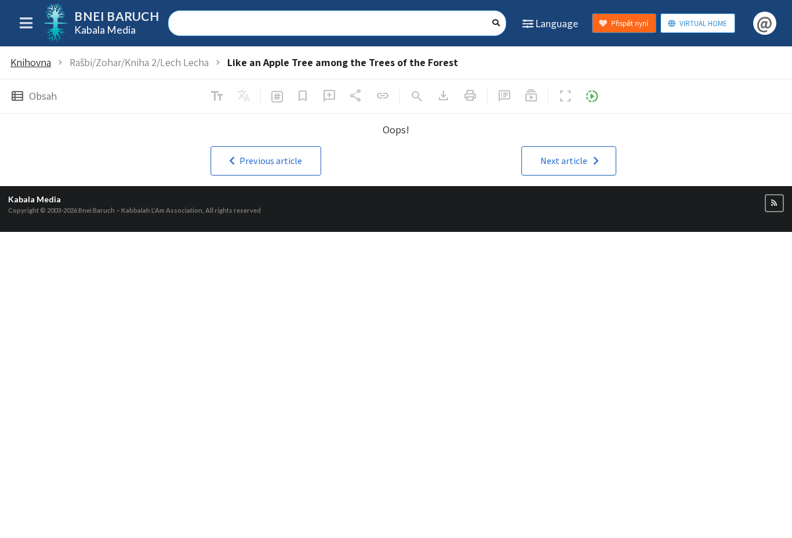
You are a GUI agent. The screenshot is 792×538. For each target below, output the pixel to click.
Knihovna (30, 62)
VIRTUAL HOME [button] (703, 23)
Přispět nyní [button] (629, 23)
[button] (265, 161)
